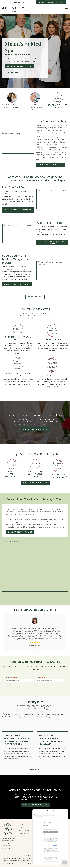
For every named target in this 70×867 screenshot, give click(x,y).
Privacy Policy (27, 855)
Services (21, 824)
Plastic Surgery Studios (25, 863)
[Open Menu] (66, 9)
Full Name (12, 677)
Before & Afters (24, 833)
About (21, 827)
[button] (33, 651)
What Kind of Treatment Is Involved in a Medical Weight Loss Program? (17, 740)
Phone (40, 677)
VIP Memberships (24, 830)
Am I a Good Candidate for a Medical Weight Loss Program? (51, 740)
